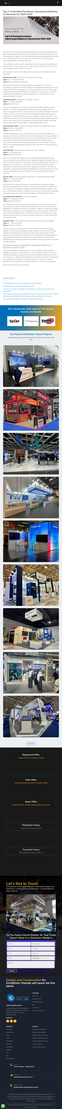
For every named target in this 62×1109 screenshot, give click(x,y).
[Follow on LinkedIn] (11, 1021)
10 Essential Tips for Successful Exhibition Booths (19, 286)
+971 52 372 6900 (19, 1066)
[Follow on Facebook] (7, 1021)
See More (31, 743)
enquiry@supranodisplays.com (23, 1077)
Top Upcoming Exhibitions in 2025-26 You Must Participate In (23, 299)
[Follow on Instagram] (14, 1021)
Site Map (35, 1107)
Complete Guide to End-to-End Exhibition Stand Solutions (22, 283)
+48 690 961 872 (29, 1066)
